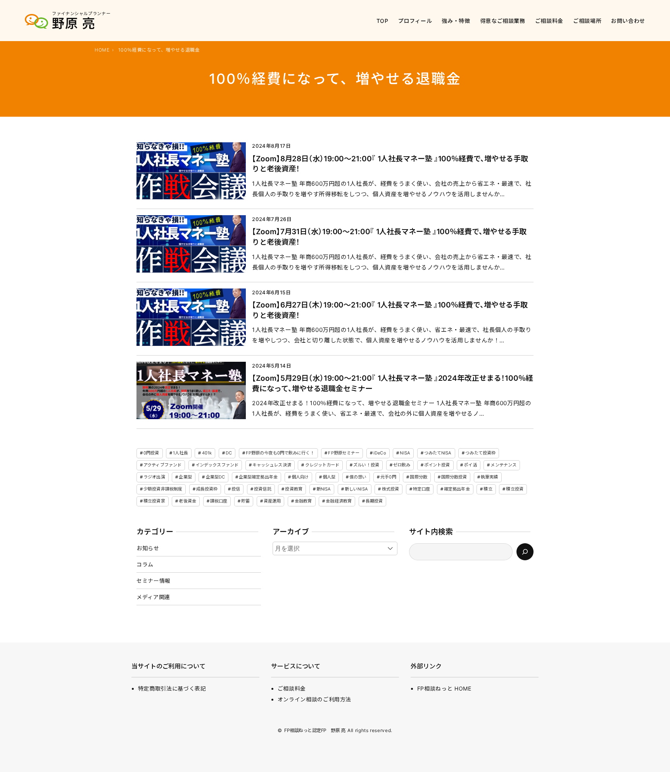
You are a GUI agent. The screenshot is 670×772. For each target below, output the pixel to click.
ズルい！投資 (366, 465)
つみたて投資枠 (480, 453)
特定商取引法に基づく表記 (172, 688)
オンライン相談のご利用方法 (314, 699)
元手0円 (388, 477)
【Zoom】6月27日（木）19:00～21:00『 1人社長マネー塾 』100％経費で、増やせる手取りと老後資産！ (390, 310)
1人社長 (180, 453)
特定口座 (421, 489)
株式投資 (390, 489)
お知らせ (147, 548)
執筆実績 (489, 477)
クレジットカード (322, 465)
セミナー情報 (153, 580)
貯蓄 (245, 501)
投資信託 (262, 489)
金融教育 (303, 501)
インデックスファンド (216, 465)
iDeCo (379, 453)
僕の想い (357, 477)
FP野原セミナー (343, 453)
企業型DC (215, 477)
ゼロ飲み (401, 465)
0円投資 (151, 453)
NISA (405, 453)
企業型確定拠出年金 (258, 477)
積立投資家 (154, 501)
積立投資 (514, 489)
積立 (488, 489)
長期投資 (374, 501)
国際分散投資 (454, 477)
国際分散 (418, 477)
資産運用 (272, 501)
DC (229, 453)
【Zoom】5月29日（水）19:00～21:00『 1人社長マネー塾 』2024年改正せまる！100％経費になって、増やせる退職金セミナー (392, 383)
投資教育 (293, 489)
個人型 (329, 477)
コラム (145, 564)
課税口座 (218, 501)
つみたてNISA (438, 453)
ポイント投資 (437, 465)
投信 (235, 489)
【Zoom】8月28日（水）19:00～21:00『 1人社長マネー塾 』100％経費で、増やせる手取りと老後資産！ (390, 164)
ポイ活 (470, 465)
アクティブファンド (162, 465)
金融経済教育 (339, 501)
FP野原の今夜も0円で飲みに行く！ (280, 453)
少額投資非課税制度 (162, 489)
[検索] (525, 551)
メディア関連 (153, 597)
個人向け (300, 477)
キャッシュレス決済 (271, 465)
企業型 (185, 477)
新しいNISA (356, 489)
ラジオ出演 (154, 477)
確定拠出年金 (457, 489)
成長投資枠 (207, 489)
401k (207, 453)
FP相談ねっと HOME (444, 688)
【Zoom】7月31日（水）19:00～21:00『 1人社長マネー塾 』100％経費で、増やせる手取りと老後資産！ (389, 237)
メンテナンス (503, 465)
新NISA (323, 489)
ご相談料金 (292, 688)
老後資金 (187, 501)
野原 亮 (73, 23)
